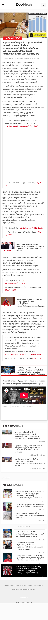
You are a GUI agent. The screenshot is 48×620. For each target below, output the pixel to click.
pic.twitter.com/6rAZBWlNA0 (30, 354)
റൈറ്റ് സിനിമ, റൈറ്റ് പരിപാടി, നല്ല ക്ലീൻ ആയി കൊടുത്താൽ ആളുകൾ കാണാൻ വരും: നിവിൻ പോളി (30, 558)
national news (28, 406)
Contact (15, 590)
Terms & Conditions (35, 586)
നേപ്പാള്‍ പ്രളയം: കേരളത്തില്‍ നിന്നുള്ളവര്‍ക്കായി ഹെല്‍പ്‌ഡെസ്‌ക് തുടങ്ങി (30, 515)
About (6, 586)
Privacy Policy (20, 586)
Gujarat (5, 406)
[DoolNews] (23, 5)
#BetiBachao (10, 126)
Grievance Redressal (28, 590)
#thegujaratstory (11, 354)
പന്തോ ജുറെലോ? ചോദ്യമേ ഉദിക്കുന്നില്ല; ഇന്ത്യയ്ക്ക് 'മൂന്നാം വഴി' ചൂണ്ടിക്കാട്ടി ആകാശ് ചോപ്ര (30, 534)
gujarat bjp (15, 406)
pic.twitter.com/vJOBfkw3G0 (17, 283)
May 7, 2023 (10, 290)
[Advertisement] (24, 154)
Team (12, 586)
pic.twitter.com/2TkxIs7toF (27, 126)
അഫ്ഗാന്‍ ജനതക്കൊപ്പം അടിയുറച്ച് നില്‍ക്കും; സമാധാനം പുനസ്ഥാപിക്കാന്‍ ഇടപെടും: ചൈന (30, 248)
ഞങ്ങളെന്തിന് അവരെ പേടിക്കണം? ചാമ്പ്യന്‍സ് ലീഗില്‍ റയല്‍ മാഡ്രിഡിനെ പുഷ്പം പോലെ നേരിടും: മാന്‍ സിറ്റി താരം (30, 371)
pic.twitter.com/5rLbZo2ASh (31, 228)
